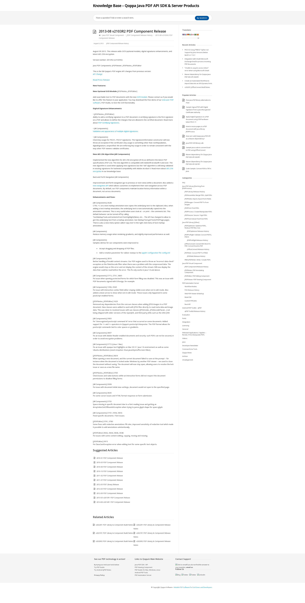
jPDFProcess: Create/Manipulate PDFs (198, 212)
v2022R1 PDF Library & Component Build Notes (114, 525)
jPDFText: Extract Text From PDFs (196, 219)
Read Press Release (101, 80)
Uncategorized (187, 360)
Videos (184, 338)
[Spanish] (198, 34)
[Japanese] (193, 34)
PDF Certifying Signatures (108, 122)
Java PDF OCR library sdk (194, 143)
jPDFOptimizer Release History (198, 231)
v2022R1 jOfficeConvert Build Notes (197, 87)
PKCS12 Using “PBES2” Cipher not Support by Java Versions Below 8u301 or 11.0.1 (196, 52)
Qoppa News (187, 353)
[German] (188, 34)
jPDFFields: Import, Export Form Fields (198, 199)
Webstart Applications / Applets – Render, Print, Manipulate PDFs (194, 334)
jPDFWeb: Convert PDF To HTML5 (196, 253)
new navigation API (101, 185)
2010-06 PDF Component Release (110, 467)
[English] (183, 34)
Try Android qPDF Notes (102, 570)
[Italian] (190, 34)
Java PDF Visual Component (113, 35)
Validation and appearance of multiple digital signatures (115, 131)
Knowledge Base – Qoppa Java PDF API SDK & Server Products (146, 5)
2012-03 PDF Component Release (110, 489)
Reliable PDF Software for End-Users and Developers (193, 587)
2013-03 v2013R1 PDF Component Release (113, 498)
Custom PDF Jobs (191, 301)
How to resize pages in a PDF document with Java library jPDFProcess (196, 129)
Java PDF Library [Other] (190, 222)
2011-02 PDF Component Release (110, 475)
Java (183, 342)
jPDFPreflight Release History (197, 240)
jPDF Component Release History (139, 35)
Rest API (188, 304)
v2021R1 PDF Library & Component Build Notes (114, 533)
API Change (97, 74)
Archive (185, 356)
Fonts (184, 318)
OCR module (142, 97)
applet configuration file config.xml (156, 253)
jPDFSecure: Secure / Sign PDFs (196, 215)
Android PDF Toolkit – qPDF (191, 308)
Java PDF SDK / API (141, 565)
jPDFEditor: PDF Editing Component (197, 276)
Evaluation (186, 315)
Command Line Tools (189, 349)
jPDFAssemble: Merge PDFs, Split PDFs (198, 195)
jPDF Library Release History (195, 192)
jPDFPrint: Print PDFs (192, 208)
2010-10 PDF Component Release (110, 471)
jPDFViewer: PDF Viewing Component (198, 279)
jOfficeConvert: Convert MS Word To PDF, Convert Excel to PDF (198, 245)
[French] (186, 34)
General (185, 329)
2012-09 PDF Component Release (110, 493)
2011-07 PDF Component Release (110, 480)
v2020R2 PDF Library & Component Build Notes (114, 541)
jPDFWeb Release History (196, 256)
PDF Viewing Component (143, 567)
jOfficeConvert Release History (198, 249)
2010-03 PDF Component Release (110, 462)
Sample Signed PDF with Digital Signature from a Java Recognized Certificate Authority (198, 109)
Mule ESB (188, 297)
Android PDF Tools (141, 572)
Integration (186, 322)
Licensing (185, 325)
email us (189, 567)
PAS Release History (192, 290)
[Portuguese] (195, 34)
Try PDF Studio (99, 567)
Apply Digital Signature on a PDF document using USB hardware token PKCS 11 (197, 119)
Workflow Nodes (191, 286)
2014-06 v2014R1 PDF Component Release (113, 502)
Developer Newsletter (190, 345)
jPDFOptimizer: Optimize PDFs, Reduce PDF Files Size (195, 227)
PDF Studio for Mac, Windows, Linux (147, 570)
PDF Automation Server (190, 283)
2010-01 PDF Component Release (110, 458)
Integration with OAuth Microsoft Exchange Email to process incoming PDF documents (198, 61)
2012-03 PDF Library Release (108, 484)
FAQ (183, 183)
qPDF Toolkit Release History (195, 311)
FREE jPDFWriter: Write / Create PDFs (198, 260)
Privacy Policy (99, 575)
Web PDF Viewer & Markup (194, 294)
